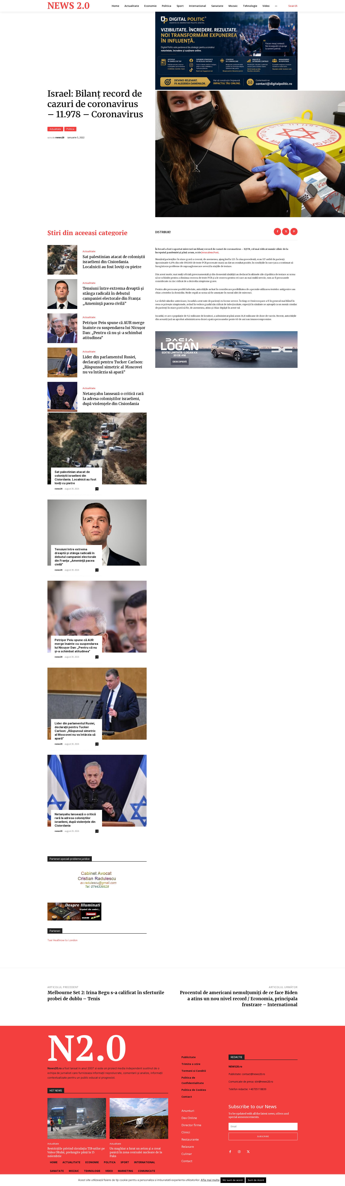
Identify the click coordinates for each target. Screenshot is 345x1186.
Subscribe (263, 1136)
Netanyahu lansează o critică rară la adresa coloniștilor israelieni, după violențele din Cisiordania (113, 398)
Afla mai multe (210, 1180)
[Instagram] (239, 1152)
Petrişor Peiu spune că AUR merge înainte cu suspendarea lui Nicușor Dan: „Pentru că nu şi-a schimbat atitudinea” (76, 645)
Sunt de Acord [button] (256, 1180)
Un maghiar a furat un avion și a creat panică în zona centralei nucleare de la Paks (136, 1152)
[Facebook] (277, 231)
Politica (70, 129)
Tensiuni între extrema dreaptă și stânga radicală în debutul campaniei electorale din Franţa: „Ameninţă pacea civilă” (75, 556)
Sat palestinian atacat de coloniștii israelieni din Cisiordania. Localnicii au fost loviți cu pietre (114, 262)
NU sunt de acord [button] (233, 1180)
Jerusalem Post (209, 252)
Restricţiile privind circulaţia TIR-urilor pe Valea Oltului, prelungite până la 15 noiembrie (76, 1152)
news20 (59, 137)
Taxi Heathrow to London (62, 940)
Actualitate (55, 129)
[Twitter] (285, 231)
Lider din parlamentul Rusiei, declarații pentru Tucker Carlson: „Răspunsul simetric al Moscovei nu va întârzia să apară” (75, 731)
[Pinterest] (294, 231)
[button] (293, 6)
